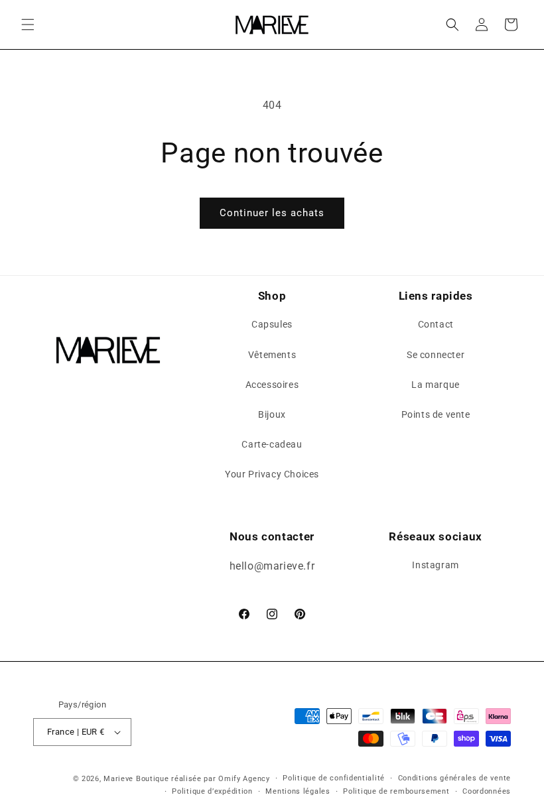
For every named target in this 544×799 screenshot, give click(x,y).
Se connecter (435, 354)
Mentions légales (297, 791)
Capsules (272, 324)
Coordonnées (486, 791)
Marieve (118, 778)
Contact (436, 324)
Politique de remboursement (396, 791)
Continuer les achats (272, 213)
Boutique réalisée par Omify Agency (203, 778)
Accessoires (272, 384)
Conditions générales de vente (454, 778)
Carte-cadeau (271, 444)
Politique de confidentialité (334, 778)
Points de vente (435, 414)
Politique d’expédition (212, 791)
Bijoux (272, 414)
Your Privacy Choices (272, 474)
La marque (435, 384)
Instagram (435, 565)
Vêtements (272, 354)
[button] (27, 24)
